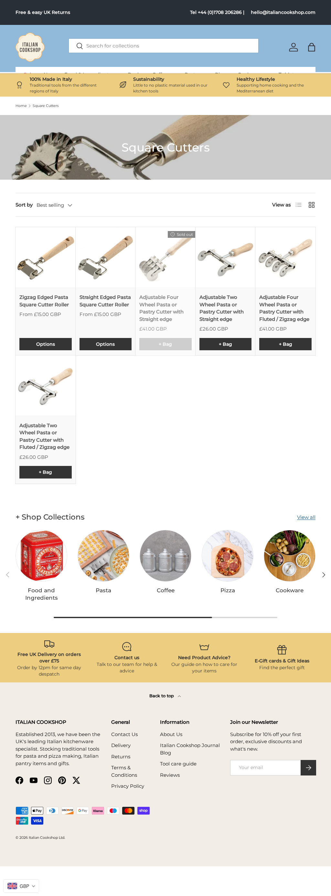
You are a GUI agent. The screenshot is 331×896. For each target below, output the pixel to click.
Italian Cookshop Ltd (46, 837)
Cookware (290, 590)
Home (21, 106)
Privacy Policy (127, 786)
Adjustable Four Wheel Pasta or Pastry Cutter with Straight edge (161, 308)
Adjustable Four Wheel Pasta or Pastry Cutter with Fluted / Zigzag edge (284, 308)
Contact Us (124, 734)
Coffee (166, 590)
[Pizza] (227, 555)
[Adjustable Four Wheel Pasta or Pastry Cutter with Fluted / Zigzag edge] (285, 257)
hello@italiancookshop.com (283, 12)
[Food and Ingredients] (41, 555)
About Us (171, 734)
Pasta (103, 590)
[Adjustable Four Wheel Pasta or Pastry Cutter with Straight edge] (165, 257)
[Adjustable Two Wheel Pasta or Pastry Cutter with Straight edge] (226, 257)
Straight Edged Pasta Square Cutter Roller (105, 301)
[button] (311, 47)
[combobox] (164, 46)
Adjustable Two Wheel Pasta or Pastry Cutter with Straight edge (221, 308)
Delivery (121, 745)
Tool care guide (178, 764)
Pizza (227, 590)
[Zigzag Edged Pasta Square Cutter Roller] (46, 257)
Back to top (162, 695)
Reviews (170, 775)
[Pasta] (103, 555)
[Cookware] (289, 555)
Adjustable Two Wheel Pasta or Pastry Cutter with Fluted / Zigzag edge (44, 436)
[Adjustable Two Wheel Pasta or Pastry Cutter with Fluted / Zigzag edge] (46, 385)
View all (306, 517)
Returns (120, 757)
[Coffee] (165, 555)
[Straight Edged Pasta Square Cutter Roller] (106, 257)
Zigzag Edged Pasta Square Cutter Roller (44, 301)
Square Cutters (46, 106)
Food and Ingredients (41, 594)
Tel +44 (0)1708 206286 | (217, 12)
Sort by (24, 205)
